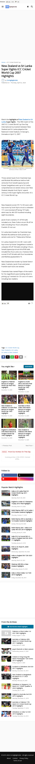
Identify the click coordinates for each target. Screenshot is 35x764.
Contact (15, 758)
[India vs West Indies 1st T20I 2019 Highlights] (5, 575)
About (9, 758)
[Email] (21, 357)
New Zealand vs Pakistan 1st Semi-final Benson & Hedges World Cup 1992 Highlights (9, 409)
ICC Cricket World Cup (14, 62)
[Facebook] (3, 357)
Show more (28, 366)
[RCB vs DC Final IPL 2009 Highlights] (5, 549)
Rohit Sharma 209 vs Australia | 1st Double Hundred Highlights (22, 520)
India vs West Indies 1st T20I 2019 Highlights (21, 574)
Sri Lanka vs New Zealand (9, 352)
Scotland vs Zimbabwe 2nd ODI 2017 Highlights (22, 667)
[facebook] (9, 475)
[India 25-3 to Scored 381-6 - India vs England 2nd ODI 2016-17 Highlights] (5, 538)
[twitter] (26, 475)
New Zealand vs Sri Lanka (9, 350)
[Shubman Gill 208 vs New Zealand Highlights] (5, 566)
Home (3, 62)
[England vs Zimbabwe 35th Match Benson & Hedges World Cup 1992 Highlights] (9, 423)
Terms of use (17, 760)
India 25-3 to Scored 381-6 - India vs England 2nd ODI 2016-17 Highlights (22, 538)
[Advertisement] (17, 29)
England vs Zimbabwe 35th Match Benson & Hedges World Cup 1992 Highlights (8, 432)
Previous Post (7, 445)
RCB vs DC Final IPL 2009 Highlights (19, 548)
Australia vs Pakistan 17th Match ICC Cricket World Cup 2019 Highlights (21, 704)
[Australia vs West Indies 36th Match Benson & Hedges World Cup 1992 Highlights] (26, 399)
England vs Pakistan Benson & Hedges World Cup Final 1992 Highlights (8, 384)
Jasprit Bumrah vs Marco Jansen (22, 649)
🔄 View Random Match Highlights (17, 626)
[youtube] (9, 479)
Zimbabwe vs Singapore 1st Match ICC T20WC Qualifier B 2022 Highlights (22, 686)
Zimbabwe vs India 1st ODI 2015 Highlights (21, 713)
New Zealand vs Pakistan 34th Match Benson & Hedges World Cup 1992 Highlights (25, 433)
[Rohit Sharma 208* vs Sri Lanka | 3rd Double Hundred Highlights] (5, 512)
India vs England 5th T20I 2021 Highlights (21, 556)
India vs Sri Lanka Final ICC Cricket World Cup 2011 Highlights (20, 493)
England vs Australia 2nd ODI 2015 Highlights (22, 695)
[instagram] (26, 479)
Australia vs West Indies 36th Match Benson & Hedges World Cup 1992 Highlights (24, 409)
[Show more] (25, 357)
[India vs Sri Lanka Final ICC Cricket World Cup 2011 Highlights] (5, 493)
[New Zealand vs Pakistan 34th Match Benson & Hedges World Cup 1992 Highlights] (26, 423)
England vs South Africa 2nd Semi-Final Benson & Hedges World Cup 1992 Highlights (25, 385)
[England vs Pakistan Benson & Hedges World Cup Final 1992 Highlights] (9, 375)
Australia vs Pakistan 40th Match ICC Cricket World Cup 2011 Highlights (21, 641)
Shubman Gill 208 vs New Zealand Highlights (19, 565)
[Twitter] (8, 357)
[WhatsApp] (12, 357)
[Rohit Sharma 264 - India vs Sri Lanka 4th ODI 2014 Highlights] (5, 530)
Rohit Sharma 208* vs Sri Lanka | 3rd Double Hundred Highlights (22, 511)
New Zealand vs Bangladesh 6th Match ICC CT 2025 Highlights (21, 676)
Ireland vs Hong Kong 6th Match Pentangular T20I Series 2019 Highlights (22, 658)
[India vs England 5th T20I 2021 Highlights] (5, 557)
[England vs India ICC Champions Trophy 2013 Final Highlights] (5, 503)
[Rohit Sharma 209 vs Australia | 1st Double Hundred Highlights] (5, 521)
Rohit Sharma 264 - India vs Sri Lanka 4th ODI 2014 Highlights (21, 529)
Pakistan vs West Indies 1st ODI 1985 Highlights (21, 632)
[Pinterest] (16, 357)
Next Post (29, 445)
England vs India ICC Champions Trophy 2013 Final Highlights (22, 502)
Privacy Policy (24, 758)
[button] (2, 6)
